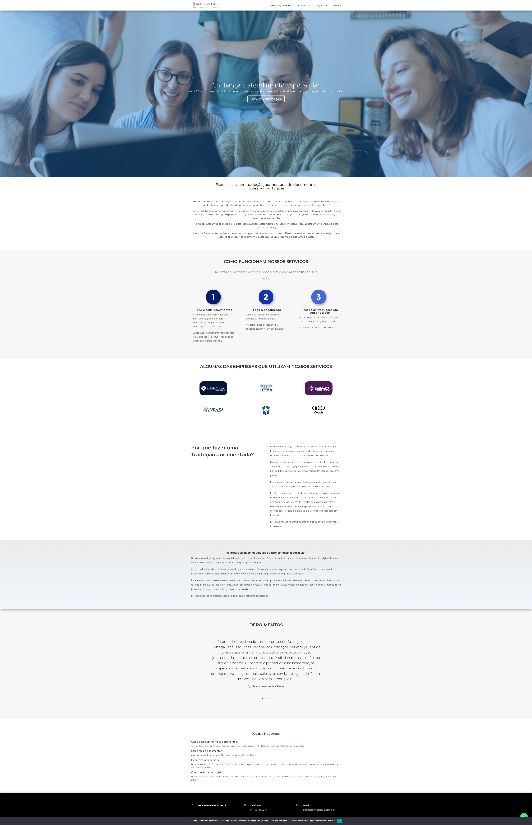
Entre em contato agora (266, 99)
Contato (337, 5)
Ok (339, 821)
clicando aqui (214, 326)
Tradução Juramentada (281, 5)
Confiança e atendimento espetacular (266, 85)
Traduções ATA (303, 5)
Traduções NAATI (321, 5)
